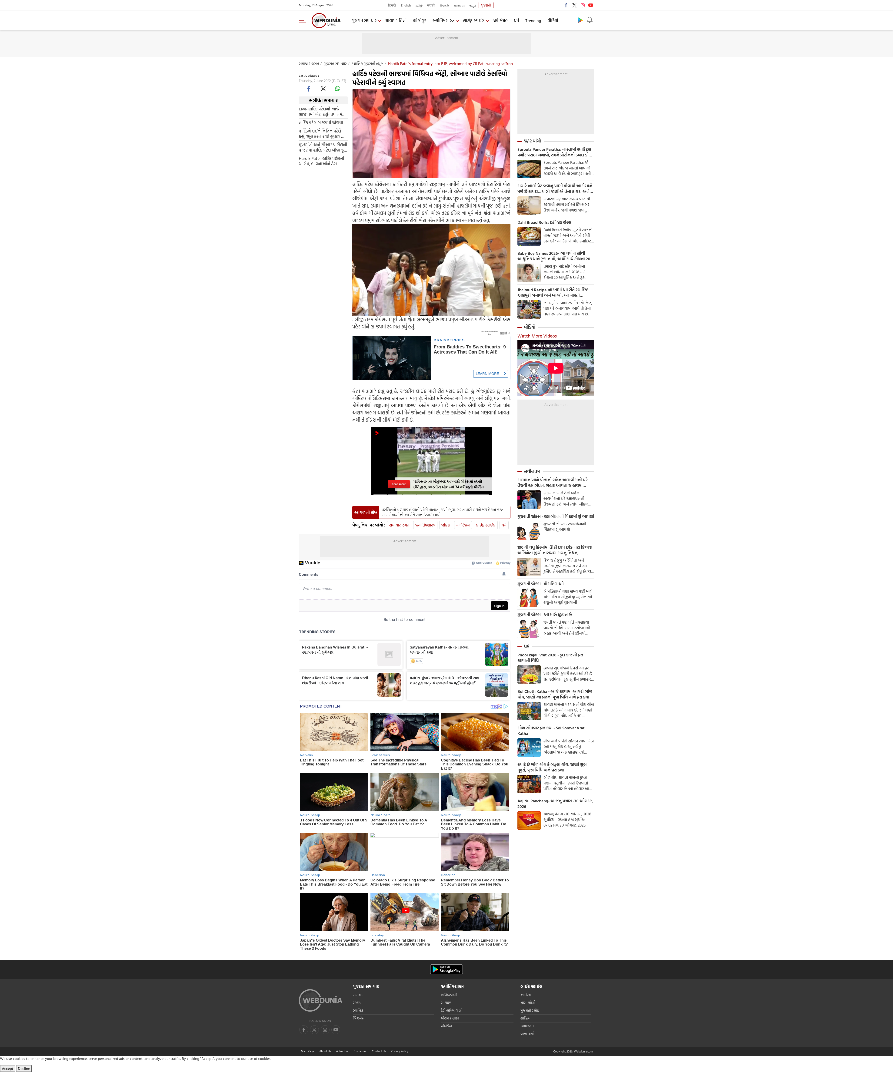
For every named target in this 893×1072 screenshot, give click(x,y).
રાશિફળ (446, 1002)
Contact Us (379, 1051)
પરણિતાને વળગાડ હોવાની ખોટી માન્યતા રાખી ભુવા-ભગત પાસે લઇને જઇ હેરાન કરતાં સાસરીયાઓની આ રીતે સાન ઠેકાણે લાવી (443, 512)
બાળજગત (527, 1026)
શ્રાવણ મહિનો (396, 20)
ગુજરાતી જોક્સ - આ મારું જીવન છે (544, 615)
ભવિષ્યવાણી (449, 995)
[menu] (303, 20)
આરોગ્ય (525, 995)
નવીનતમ (532, 471)
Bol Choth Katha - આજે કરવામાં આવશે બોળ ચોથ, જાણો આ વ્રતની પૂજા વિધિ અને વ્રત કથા (554, 694)
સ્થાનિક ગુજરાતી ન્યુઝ (367, 63)
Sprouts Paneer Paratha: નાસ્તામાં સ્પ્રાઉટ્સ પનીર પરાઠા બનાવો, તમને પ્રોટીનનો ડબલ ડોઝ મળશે (554, 152)
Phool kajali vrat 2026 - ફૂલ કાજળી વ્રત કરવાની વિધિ (550, 657)
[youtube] (590, 5)
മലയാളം (459, 5)
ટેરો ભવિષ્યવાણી (452, 1010)
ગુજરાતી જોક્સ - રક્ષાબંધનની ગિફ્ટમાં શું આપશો (555, 516)
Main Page (307, 1051)
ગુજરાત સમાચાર (364, 20)
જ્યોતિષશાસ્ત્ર (443, 20)
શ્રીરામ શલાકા (450, 1018)
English (406, 5)
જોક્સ (445, 525)
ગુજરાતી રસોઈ (529, 1010)
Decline (24, 1068)
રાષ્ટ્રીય (357, 1002)
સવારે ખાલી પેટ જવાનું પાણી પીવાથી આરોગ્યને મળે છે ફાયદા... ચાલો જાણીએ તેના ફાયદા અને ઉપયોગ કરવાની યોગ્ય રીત (554, 188)
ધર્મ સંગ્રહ (500, 20)
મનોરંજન (463, 525)
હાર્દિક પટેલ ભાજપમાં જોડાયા (321, 122)
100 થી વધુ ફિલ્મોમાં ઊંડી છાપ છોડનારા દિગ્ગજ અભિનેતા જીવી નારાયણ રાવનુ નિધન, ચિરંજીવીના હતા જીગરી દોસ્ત (554, 550)
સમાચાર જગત (309, 63)
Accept (7, 1068)
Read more (399, 484)
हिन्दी (392, 5)
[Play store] (580, 20)
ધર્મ (516, 20)
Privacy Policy (399, 1051)
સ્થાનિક (358, 1010)
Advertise (342, 1051)
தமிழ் (419, 5)
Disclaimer (360, 1051)
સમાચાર (358, 995)
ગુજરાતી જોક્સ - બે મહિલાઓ (540, 584)
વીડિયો (552, 20)
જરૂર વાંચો (532, 141)
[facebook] (566, 5)
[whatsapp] (337, 88)
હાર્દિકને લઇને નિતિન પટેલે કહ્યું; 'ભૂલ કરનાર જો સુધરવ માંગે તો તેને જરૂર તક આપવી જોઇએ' (323, 133)
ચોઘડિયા (446, 1026)
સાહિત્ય (525, 1018)
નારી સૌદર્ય (527, 1002)
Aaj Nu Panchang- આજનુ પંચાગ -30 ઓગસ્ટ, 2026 (555, 803)
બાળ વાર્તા (527, 1033)
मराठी (431, 5)
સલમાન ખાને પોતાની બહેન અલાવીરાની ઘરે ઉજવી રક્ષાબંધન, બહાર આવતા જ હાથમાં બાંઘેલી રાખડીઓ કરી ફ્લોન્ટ (552, 482)
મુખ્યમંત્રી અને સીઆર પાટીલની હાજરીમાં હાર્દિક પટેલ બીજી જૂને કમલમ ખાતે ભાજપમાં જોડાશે (323, 147)
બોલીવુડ (419, 20)
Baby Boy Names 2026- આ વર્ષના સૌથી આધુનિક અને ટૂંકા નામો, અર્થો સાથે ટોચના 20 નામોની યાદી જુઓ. (553, 256)
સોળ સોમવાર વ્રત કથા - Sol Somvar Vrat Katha (551, 730)
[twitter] (574, 5)
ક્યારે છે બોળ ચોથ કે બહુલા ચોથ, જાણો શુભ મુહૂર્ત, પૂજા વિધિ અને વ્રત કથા (552, 767)
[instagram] (582, 5)
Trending (533, 20)
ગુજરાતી (486, 5)
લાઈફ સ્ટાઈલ (474, 20)
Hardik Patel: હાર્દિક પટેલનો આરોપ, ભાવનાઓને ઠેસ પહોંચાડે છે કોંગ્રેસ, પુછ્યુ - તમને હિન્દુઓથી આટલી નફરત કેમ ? (323, 161)
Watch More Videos (537, 335)
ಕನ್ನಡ (472, 5)
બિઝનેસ (358, 1018)
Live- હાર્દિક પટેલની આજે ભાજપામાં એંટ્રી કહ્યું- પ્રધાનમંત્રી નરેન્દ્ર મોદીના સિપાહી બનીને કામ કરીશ (322, 111)
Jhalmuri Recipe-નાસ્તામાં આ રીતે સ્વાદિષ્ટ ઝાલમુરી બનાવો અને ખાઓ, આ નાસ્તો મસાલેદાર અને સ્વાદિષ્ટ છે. (553, 292)
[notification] (589, 20)
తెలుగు (444, 5)
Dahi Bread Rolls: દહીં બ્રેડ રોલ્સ (544, 222)
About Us (325, 1051)
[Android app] (446, 969)
